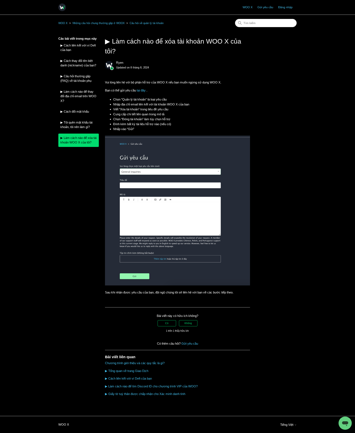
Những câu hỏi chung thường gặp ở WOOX (99, 23)
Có (166, 323)
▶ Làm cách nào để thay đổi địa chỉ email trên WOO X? (78, 96)
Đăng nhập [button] (285, 7)
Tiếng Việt (287, 424)
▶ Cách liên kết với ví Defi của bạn (78, 48)
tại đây (141, 90)
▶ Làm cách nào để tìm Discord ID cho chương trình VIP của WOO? (151, 386)
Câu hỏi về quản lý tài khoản (147, 23)
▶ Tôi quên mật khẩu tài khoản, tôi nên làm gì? (76, 125)
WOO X (247, 7)
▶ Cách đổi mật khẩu (74, 111)
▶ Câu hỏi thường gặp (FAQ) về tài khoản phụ (75, 78)
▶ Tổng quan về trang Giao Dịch (126, 371)
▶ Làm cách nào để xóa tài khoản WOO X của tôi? (78, 140)
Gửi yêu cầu (265, 7)
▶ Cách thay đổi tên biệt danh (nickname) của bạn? (78, 63)
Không (188, 323)
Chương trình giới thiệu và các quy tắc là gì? (135, 363)
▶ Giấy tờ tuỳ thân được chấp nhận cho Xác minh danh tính (145, 394)
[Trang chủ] (62, 7)
